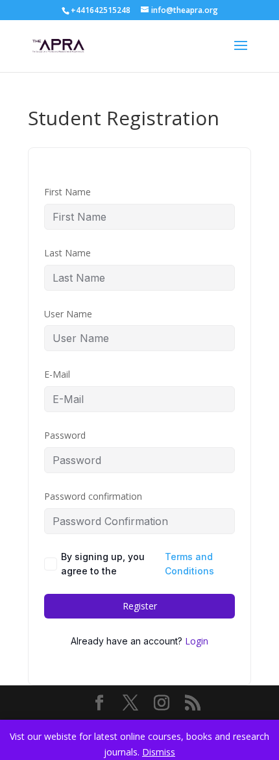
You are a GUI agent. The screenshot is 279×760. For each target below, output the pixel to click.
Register (140, 606)
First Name (67, 192)
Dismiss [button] (158, 752)
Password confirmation (93, 496)
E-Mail (57, 374)
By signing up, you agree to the (137, 563)
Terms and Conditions (189, 563)
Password (65, 435)
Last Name (67, 253)
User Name (68, 314)
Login (196, 641)
